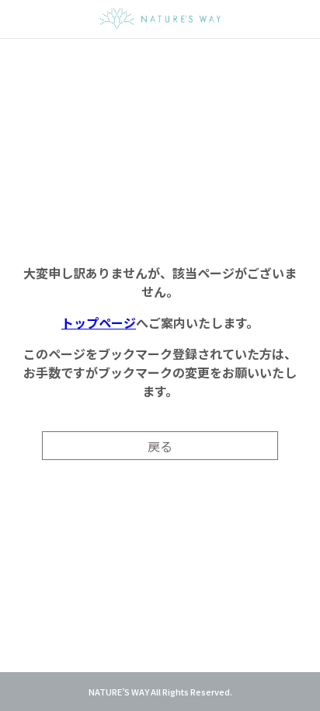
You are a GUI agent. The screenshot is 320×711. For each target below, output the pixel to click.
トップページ (98, 322)
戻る (160, 446)
